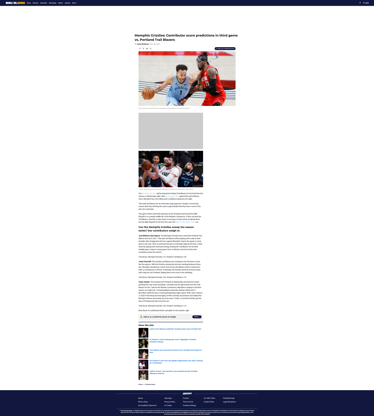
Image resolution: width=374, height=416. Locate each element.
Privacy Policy (169, 402)
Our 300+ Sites (209, 398)
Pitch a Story (143, 402)
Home (141, 384)
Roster (60, 3)
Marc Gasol (190, 222)
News (29, 3)
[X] (364, 3)
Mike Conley (180, 222)
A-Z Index (168, 405)
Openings (168, 398)
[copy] (150, 48)
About (140, 398)
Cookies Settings (189, 405)
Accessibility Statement (147, 405)
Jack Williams (143, 44)
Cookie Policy (209, 402)
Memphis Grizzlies (149, 193)
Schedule (43, 3)
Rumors (35, 3)
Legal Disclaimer (229, 402)
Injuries (67, 3)
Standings (52, 3)
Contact (186, 398)
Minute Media (128, 410)
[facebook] (360, 3)
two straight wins (172, 196)
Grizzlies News (150, 384)
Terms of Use (188, 402)
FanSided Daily (228, 398)
